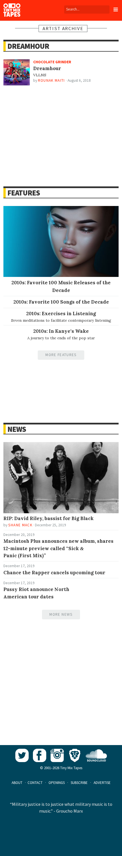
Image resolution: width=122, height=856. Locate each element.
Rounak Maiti (51, 80)
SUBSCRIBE (79, 782)
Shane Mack (20, 525)
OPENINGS (57, 782)
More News (60, 614)
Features (23, 192)
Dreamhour (28, 46)
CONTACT (35, 782)
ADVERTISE (102, 782)
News (16, 429)
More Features (60, 354)
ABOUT (17, 782)
